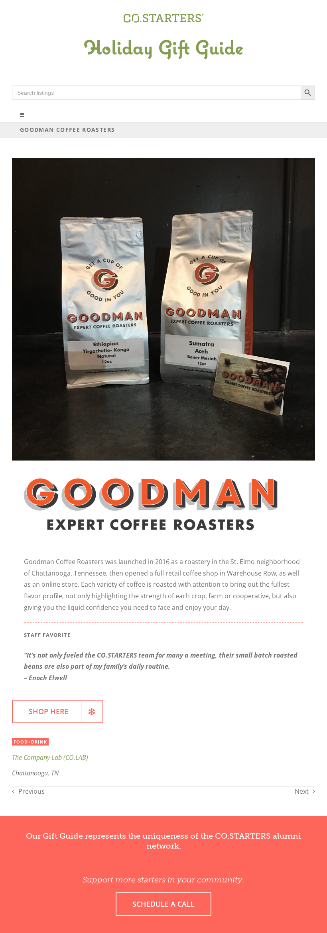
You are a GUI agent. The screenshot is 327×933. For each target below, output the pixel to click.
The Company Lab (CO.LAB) (50, 757)
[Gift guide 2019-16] (163, 30)
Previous (31, 791)
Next (302, 791)
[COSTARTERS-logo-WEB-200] (164, 17)
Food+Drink (30, 742)
